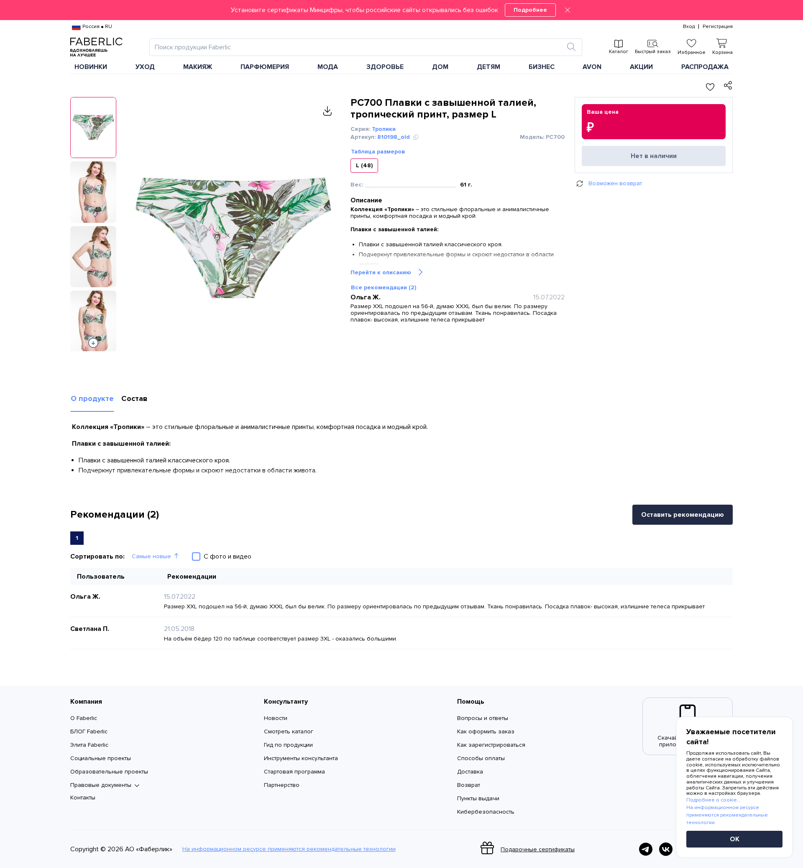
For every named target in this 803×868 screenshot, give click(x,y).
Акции (641, 67)
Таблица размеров (378, 151)
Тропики (384, 129)
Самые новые (151, 556)
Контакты (82, 797)
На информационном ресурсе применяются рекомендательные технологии (289, 849)
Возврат (468, 785)
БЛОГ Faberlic (88, 731)
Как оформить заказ (485, 731)
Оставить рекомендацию (682, 515)
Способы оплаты (481, 758)
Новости (275, 718)
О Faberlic (83, 718)
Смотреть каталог (288, 731)
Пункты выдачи (478, 798)
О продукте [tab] (92, 398)
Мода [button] (327, 67)
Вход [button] (689, 27)
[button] (401, 10)
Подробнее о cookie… (713, 800)
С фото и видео (227, 556)
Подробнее (530, 9)
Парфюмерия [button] (264, 67)
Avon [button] (592, 67)
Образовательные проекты (109, 771)
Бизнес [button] (542, 67)
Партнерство (281, 785)
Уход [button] (145, 67)
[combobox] (358, 47)
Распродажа (705, 67)
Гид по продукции (288, 744)
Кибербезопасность (485, 811)
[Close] (568, 10)
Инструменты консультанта (301, 758)
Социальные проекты (100, 758)
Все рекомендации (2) (383, 287)
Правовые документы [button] (100, 785)
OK (734, 839)
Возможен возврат (615, 183)
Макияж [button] (197, 67)
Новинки (90, 67)
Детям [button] (488, 67)
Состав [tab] (134, 398)
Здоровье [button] (385, 67)
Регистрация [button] (718, 27)
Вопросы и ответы (482, 718)
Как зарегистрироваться (491, 744)
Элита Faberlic (89, 744)
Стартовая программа (294, 771)
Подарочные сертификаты (538, 849)
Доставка (470, 771)
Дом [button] (440, 67)
